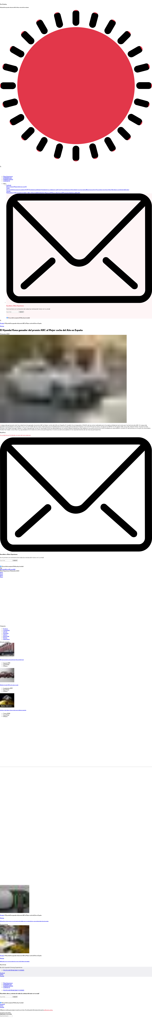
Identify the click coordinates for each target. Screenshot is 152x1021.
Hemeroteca (6, 639)
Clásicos (5, 635)
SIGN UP (21, 312)
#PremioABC (12, 569)
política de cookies (48, 1010)
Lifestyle (5, 632)
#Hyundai (2, 569)
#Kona (6, 569)
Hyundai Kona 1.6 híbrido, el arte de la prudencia (15, 435)
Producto (5, 629)
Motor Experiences (8, 983)
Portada (2, 323)
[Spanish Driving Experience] (2, 2)
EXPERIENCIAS (7, 984)
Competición (6, 630)
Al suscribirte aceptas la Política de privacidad (19, 318)
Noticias (2, 326)
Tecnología (5, 633)
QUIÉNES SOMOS (8, 986)
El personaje (6, 636)
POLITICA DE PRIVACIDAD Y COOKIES (13, 970)
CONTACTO (6, 987)
